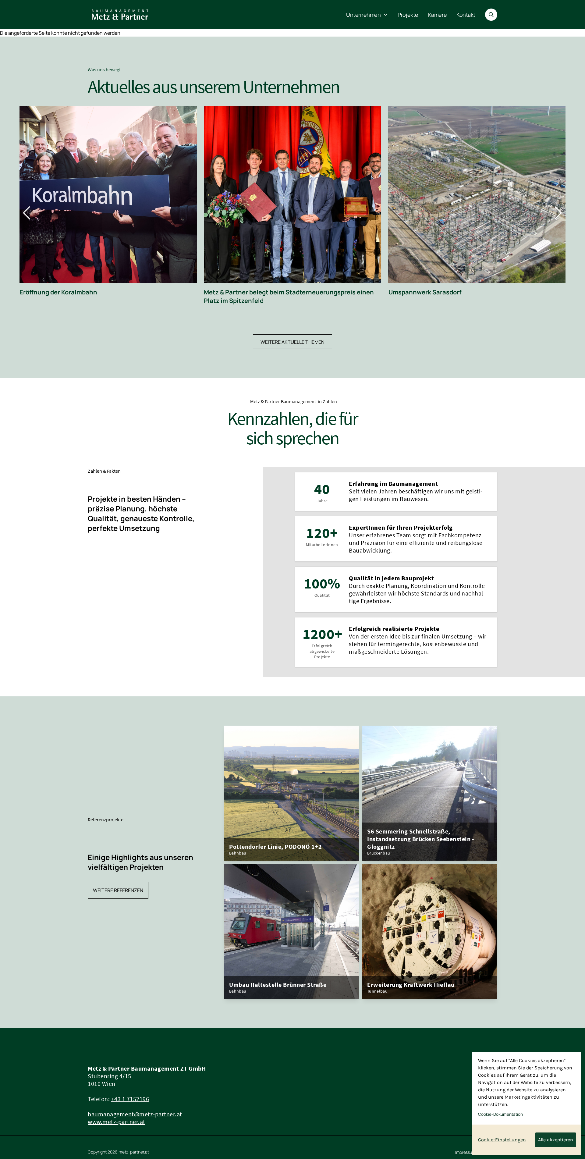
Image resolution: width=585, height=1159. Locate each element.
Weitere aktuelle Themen (292, 342)
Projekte (408, 14)
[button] (27, 213)
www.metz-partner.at (116, 1121)
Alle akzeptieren (555, 1140)
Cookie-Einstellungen (502, 1140)
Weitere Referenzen (118, 890)
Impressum (465, 1152)
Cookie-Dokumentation (500, 1114)
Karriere (437, 14)
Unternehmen (363, 14)
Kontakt (465, 14)
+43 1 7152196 (130, 1099)
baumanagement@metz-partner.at (135, 1114)
